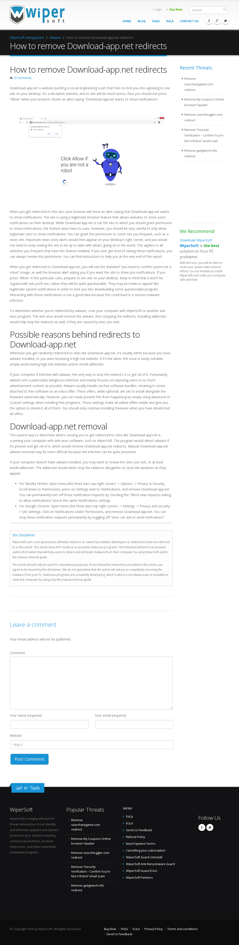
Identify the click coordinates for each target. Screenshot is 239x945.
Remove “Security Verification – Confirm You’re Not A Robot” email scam (203, 135)
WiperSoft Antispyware (27, 37)
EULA (169, 21)
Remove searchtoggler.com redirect (203, 117)
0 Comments (23, 78)
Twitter (225, 20)
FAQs (156, 21)
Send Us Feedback (139, 830)
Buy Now (175, 9)
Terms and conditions (182, 929)
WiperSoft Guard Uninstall (144, 857)
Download (196, 240)
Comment (17, 653)
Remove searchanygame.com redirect (198, 84)
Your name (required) (26, 715)
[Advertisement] (203, 192)
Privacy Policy (153, 929)
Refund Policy (135, 837)
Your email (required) (110, 715)
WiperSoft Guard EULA (141, 871)
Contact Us (189, 21)
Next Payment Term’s (140, 844)
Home (127, 21)
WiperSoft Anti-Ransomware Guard (150, 864)
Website (16, 735)
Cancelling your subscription (145, 850)
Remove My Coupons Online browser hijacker (204, 102)
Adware (55, 37)
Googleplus (217, 20)
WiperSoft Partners (139, 878)
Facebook (209, 20)
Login (158, 9)
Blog (142, 21)
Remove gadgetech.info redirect (200, 153)
